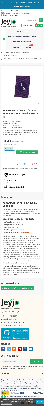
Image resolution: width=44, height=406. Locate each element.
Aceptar (40, 402)
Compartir (17, 164)
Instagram (25, 349)
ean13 (5, 127)
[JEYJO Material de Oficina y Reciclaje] (8, 22)
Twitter (9, 349)
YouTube (20, 349)
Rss (14, 349)
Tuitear (27, 164)
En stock (5, 125)
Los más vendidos (7, 11)
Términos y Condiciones (9, 15)
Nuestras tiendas (22, 11)
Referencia (6, 123)
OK (37, 361)
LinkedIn (31, 349)
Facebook (3, 349)
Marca (5, 121)
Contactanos (27, 13)
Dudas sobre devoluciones (11, 13)
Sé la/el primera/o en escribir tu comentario (17, 288)
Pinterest (37, 164)
